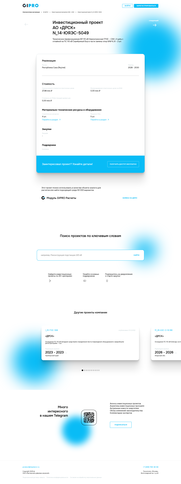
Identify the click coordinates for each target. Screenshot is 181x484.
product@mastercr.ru (31, 467)
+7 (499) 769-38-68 (150, 467)
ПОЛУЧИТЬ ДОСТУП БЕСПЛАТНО (123, 164)
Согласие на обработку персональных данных (86, 477)
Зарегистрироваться (146, 6)
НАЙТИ (136, 255)
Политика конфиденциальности (57, 477)
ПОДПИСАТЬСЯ (121, 425)
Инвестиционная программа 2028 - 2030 (63, 12)
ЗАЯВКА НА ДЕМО (129, 198)
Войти (127, 6)
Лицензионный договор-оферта (34, 477)
